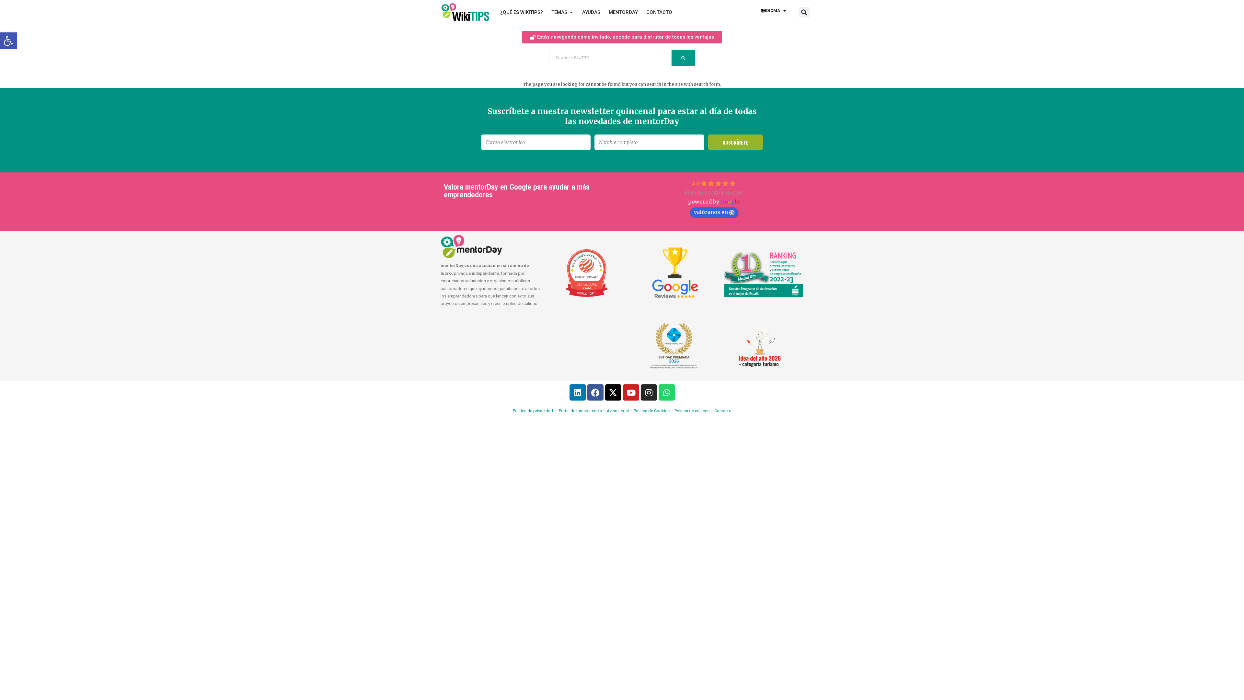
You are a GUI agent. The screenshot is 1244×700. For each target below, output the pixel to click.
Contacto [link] (722, 410)
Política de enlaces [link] (691, 410)
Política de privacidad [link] (533, 410)
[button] (804, 12)
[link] (8, 40)
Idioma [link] (772, 10)
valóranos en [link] (711, 212)
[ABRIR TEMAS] (571, 12)
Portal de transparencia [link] (580, 410)
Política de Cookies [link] (652, 410)
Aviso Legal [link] (618, 410)
